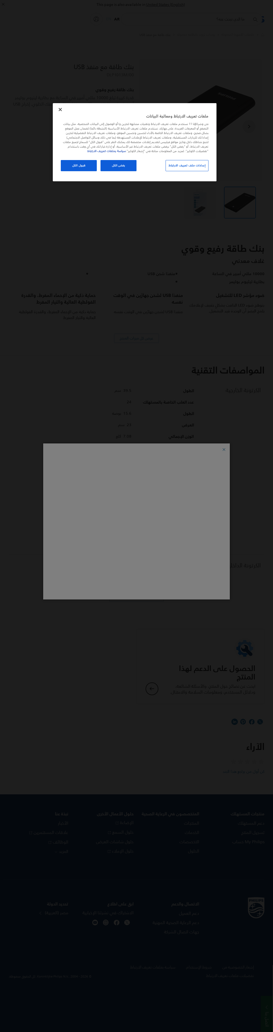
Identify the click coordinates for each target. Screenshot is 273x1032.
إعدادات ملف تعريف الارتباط (187, 165)
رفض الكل (118, 165)
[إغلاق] (60, 109)
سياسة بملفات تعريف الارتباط (106, 151)
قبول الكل (78, 165)
